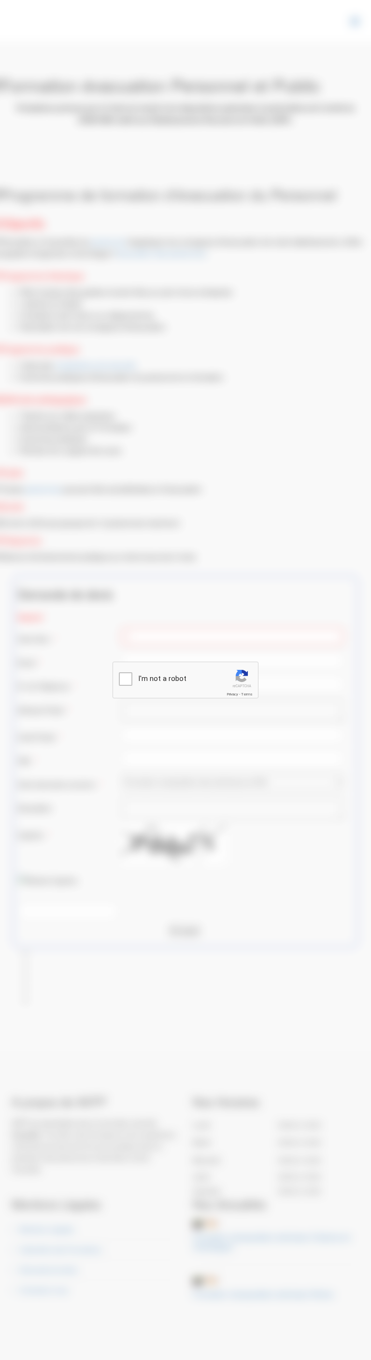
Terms (247, 694)
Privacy (232, 694)
